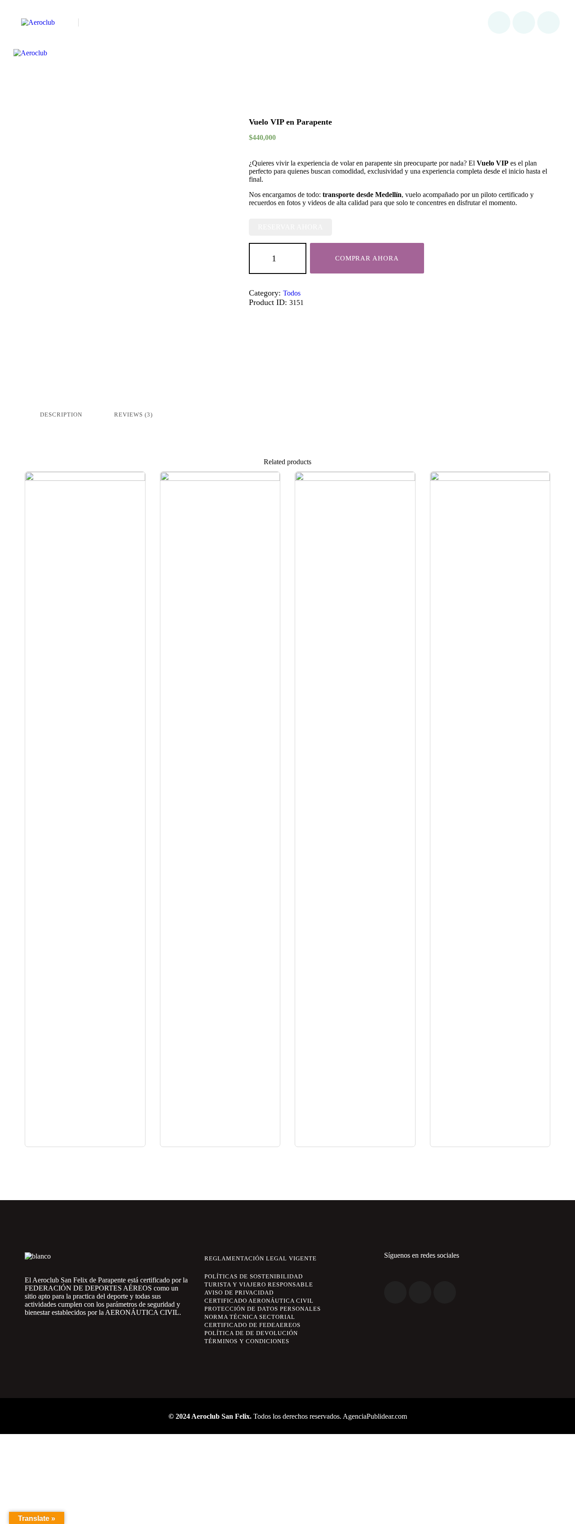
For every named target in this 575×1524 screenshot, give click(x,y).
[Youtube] (548, 22)
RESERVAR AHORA (290, 227)
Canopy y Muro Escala (355, 487)
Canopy (84, 487)
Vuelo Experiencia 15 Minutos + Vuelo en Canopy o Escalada (490, 498)
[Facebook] (499, 22)
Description (61, 414)
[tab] (60, 415)
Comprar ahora (367, 258)
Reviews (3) (133, 414)
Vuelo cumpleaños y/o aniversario (220, 492)
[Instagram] (524, 22)
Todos (292, 293)
